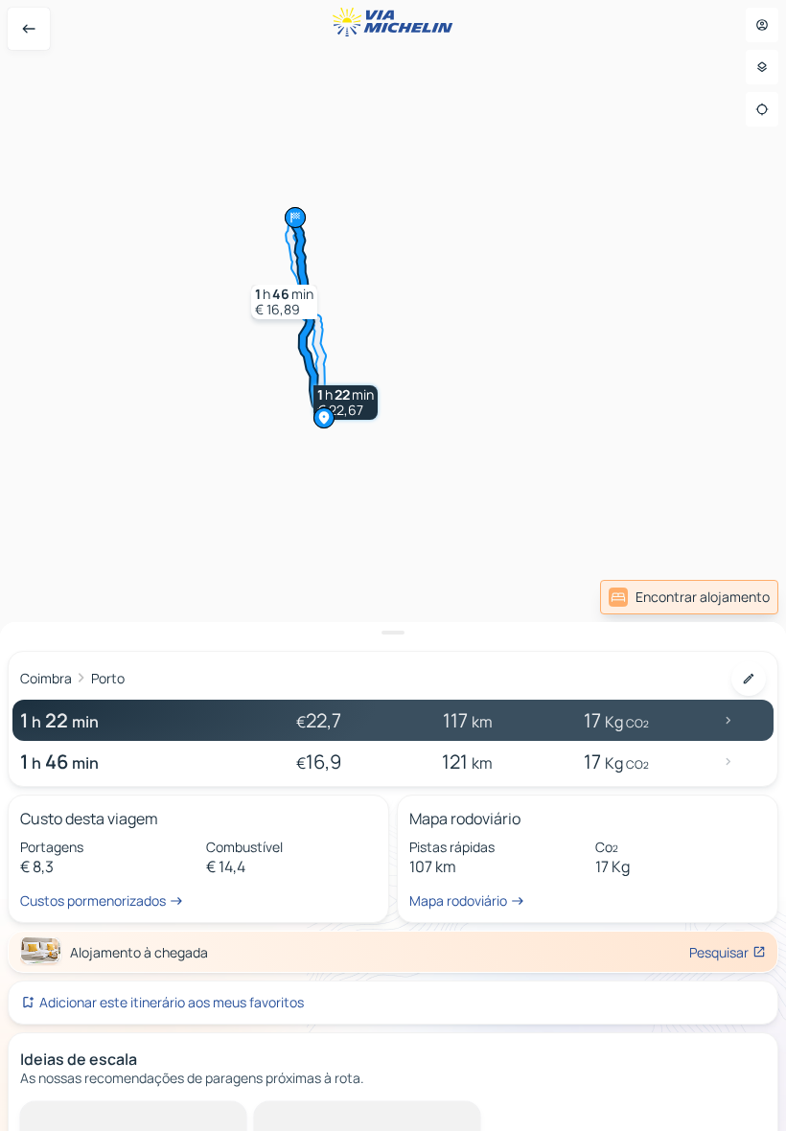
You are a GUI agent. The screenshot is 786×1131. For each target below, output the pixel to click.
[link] (689, 597)
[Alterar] (748, 678)
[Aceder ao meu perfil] (762, 25)
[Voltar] (29, 29)
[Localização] (762, 109)
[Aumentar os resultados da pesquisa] (393, 632)
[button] (345, 402)
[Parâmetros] (762, 67)
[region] (393, 565)
